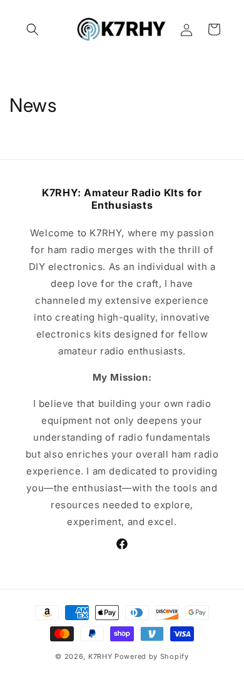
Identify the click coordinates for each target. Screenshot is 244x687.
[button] (32, 29)
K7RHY (100, 656)
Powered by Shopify (151, 656)
